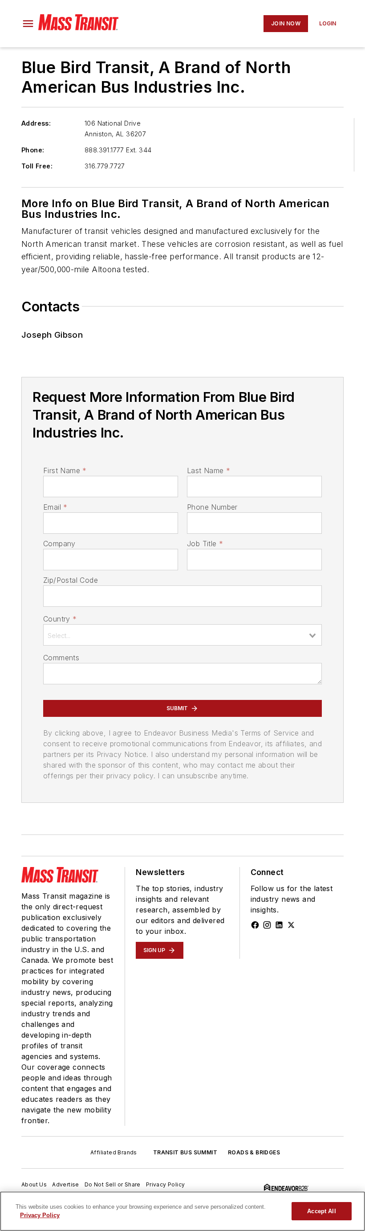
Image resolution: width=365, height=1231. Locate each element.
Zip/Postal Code (70, 580)
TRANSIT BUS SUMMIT (185, 1152)
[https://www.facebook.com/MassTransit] (255, 924)
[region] (182, 1211)
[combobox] (182, 635)
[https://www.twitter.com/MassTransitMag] (291, 924)
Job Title (205, 543)
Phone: (32, 150)
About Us (34, 1184)
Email (55, 507)
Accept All (321, 1211)
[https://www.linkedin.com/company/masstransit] (279, 924)
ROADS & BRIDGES (254, 1152)
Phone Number (212, 507)
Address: (36, 123)
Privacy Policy (165, 1184)
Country (60, 618)
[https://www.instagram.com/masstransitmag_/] (267, 924)
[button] (28, 23)
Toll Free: (37, 166)
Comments (61, 657)
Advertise (65, 1184)
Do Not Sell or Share (113, 1184)
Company (59, 543)
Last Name (208, 470)
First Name (64, 470)
